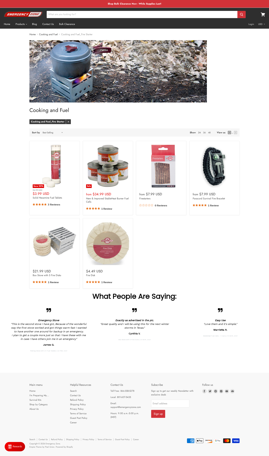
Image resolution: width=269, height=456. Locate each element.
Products (20, 24)
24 (199, 132)
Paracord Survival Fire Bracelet (209, 198)
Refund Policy (77, 400)
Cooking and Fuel (48, 34)
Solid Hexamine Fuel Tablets (47, 198)
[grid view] (230, 132)
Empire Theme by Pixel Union (41, 446)
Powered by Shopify (64, 446)
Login (251, 24)
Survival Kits (35, 400)
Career (73, 422)
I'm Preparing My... (39, 395)
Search (73, 391)
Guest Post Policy (78, 418)
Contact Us (48, 24)
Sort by (36, 132)
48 (209, 132)
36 (204, 132)
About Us (34, 409)
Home (7, 24)
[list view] (235, 132)
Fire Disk (90, 275)
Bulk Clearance (67, 24)
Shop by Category (38, 404)
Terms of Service (78, 413)
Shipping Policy (78, 404)
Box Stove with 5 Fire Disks (47, 275)
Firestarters (144, 198)
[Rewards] (15, 446)
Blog (34, 24)
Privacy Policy (77, 409)
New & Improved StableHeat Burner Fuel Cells (107, 200)
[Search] (241, 14)
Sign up (158, 414)
